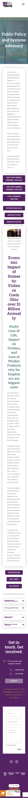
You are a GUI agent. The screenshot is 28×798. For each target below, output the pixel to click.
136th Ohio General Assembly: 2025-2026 (14, 179)
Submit (19, 749)
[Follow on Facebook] (11, 762)
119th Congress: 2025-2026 (14, 197)
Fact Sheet (14, 579)
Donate (14, 681)
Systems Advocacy (14, 208)
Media (17, 773)
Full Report (14, 586)
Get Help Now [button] (14, 785)
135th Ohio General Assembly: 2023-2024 (14, 188)
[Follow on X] (17, 762)
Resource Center (11, 773)
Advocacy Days (14, 215)
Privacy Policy (23, 773)
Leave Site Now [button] (14, 789)
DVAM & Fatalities (14, 222)
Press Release (14, 572)
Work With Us (5, 774)
